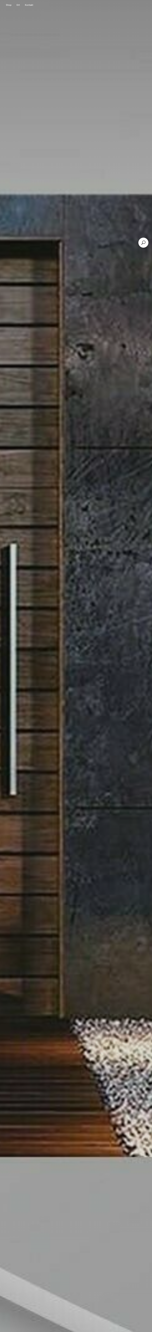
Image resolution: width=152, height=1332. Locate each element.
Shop (8, 5)
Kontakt (29, 5)
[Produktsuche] (143, 242)
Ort (18, 5)
